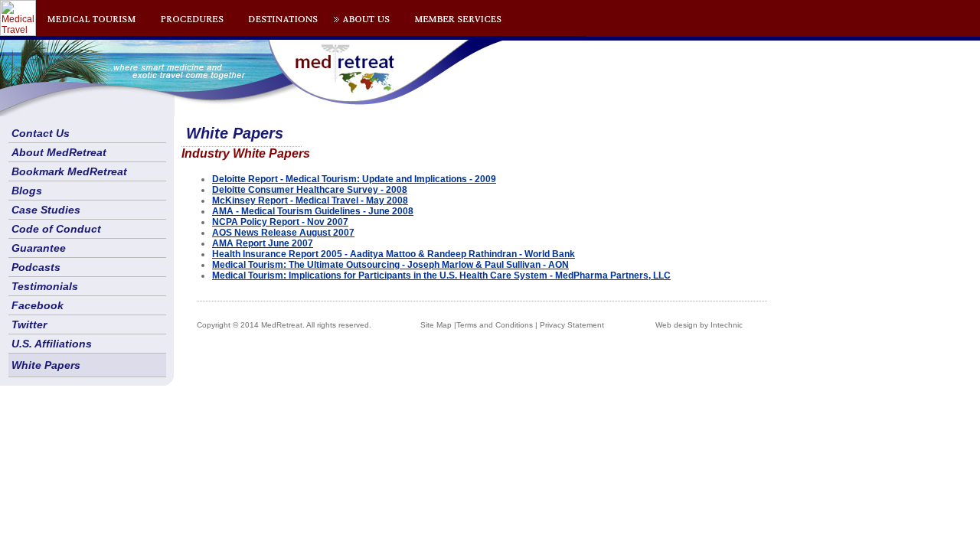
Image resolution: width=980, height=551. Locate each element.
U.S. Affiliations (51, 343)
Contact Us (40, 133)
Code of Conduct (56, 229)
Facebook (37, 305)
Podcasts (35, 267)
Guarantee (38, 248)
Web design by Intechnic (699, 325)
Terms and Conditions (494, 325)
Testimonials (44, 286)
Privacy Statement (572, 325)
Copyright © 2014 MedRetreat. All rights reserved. (284, 325)
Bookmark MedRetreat (69, 171)
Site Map (436, 325)
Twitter (29, 324)
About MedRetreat (58, 152)
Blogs (26, 190)
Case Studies (45, 210)
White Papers (45, 365)
